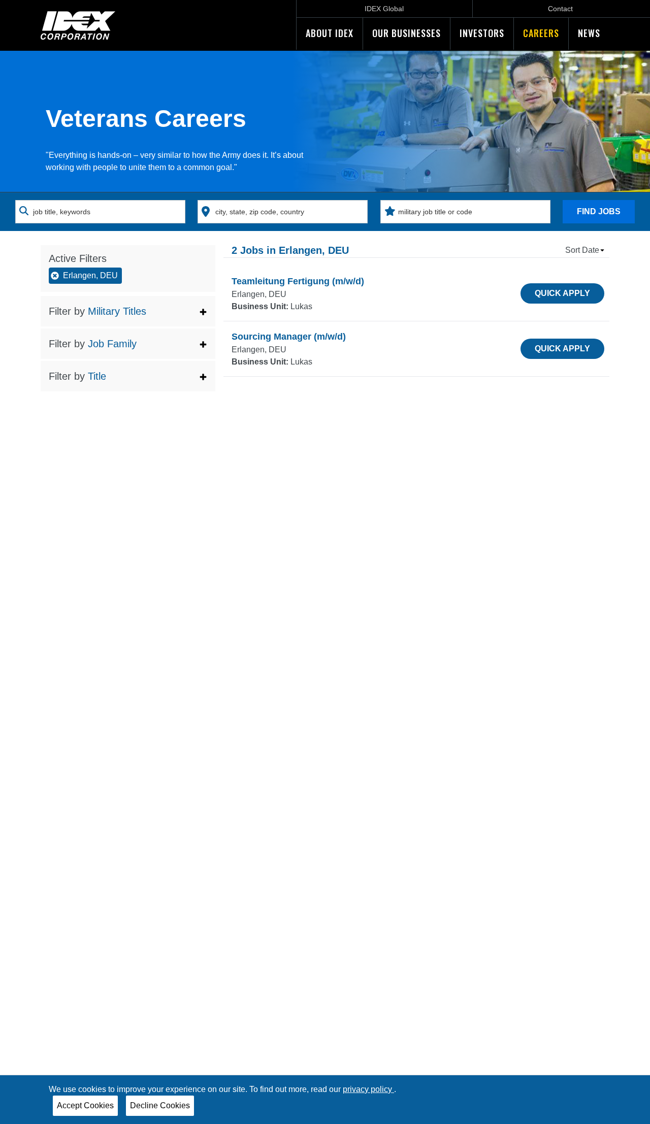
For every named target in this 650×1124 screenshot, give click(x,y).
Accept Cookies (85, 1105)
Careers (541, 33)
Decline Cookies (160, 1105)
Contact (560, 9)
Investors (482, 33)
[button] (128, 311)
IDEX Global (384, 9)
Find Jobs (599, 211)
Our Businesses (406, 33)
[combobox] (100, 211)
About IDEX (329, 33)
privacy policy (368, 1089)
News (589, 33)
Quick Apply (562, 293)
